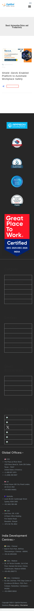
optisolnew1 (8, 64)
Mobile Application (14, 331)
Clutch (11, 442)
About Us (10, 277)
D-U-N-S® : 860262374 (16, 301)
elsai (8, 383)
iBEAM (9, 378)
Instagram (12, 432)
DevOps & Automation (15, 350)
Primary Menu (30, 3)
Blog (3, 67)
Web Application (13, 326)
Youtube (11, 437)
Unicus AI (10, 393)
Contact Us (11, 297)
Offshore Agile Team (14, 282)
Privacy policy (14, 605)
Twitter (12, 427)
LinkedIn (11, 417)
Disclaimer (24, 605)
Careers (9, 292)
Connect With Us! (8, 610)
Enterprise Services (14, 340)
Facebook (12, 422)
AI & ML (9, 336)
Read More (12, 86)
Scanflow (10, 388)
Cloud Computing (13, 345)
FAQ (8, 287)
